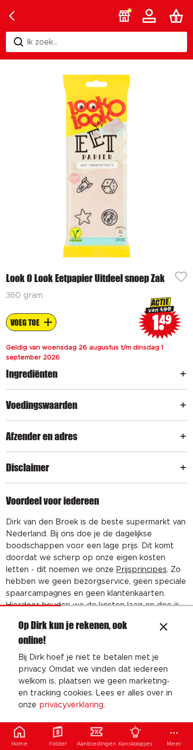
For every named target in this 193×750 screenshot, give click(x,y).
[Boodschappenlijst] (178, 16)
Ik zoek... (42, 42)
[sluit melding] (163, 628)
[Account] (151, 16)
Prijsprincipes (141, 570)
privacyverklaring (71, 705)
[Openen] (183, 373)
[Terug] (12, 16)
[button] (124, 16)
